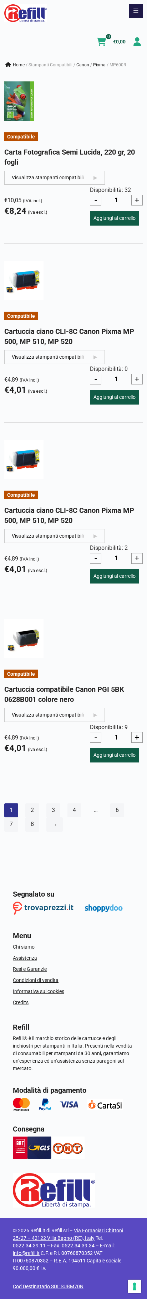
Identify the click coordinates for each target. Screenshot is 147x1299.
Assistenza (25, 958)
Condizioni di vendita (36, 980)
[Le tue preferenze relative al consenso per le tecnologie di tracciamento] (134, 1286)
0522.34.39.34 (78, 1245)
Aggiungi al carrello (114, 218)
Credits (21, 1002)
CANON (82, 64)
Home (19, 64)
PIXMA (99, 64)
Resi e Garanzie (30, 969)
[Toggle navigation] (136, 11)
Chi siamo (24, 947)
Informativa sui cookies (38, 991)
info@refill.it (26, 1253)
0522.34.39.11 (29, 1245)
